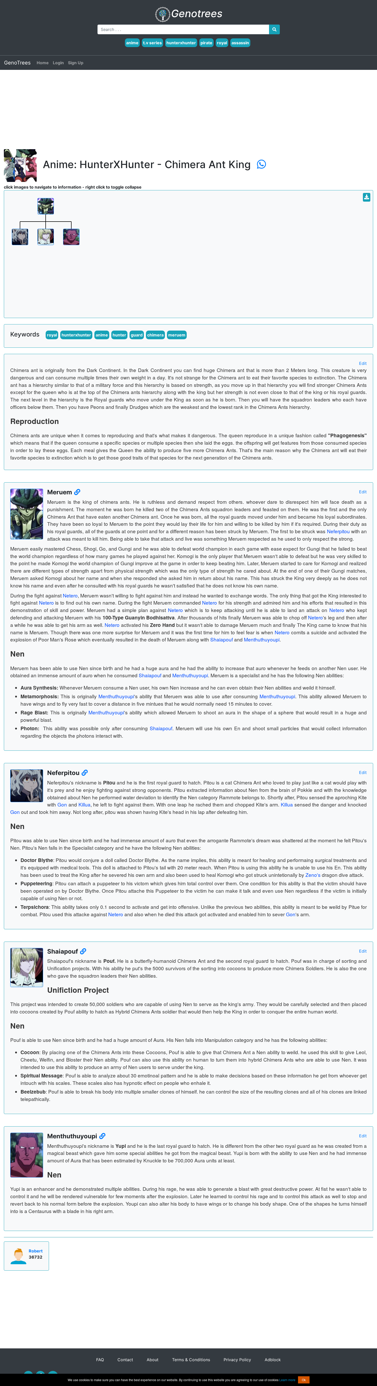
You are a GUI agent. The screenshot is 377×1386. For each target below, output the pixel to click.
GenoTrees (17, 63)
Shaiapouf (221, 639)
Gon (62, 804)
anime (132, 42)
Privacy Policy (238, 1359)
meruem (176, 334)
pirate (206, 42)
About (152, 1359)
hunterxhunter (181, 42)
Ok (304, 1380)
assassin (240, 42)
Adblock (273, 1359)
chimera (155, 334)
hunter (119, 334)
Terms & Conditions (191, 1359)
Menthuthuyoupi (262, 639)
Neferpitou (338, 531)
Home (43, 62)
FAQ (100, 1359)
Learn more (287, 1380)
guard (137, 334)
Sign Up (75, 62)
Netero (70, 595)
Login (58, 62)
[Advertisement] (158, 113)
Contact (125, 1359)
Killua (84, 804)
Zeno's (313, 874)
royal (222, 42)
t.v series (152, 42)
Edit (363, 363)
